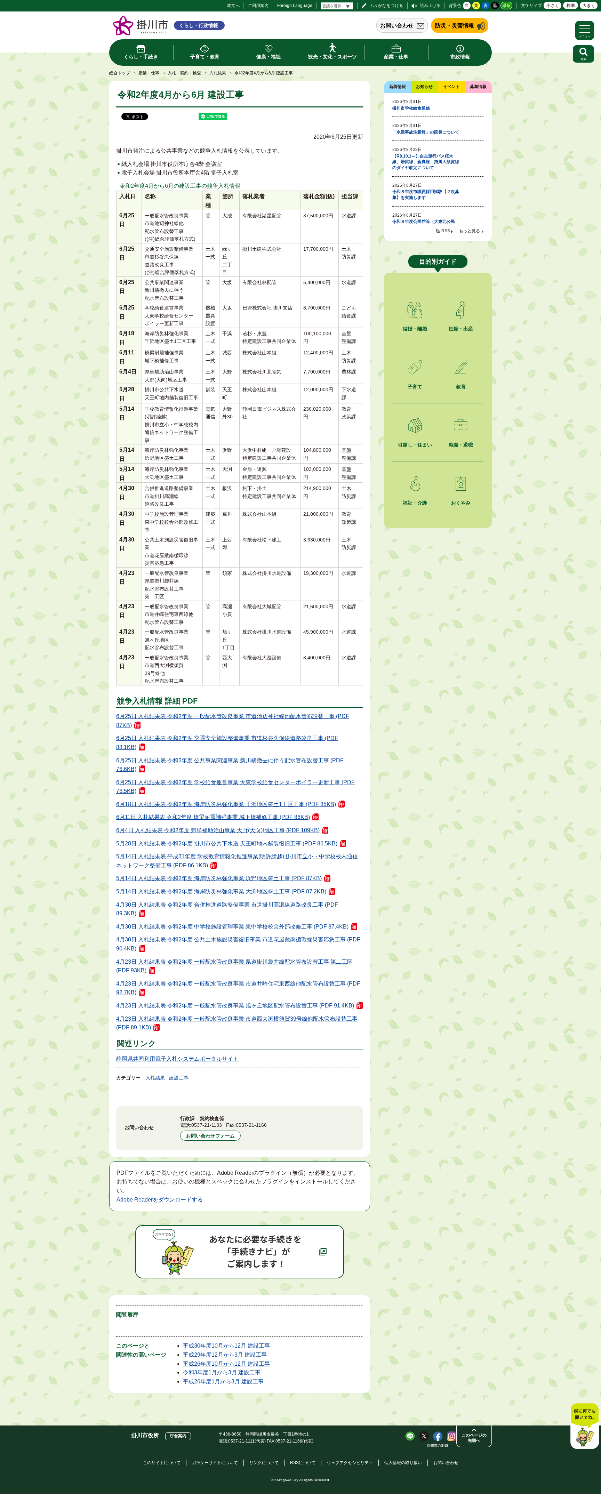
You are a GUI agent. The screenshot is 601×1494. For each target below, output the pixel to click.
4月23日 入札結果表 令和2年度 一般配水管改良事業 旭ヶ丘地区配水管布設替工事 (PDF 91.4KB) (235, 1006)
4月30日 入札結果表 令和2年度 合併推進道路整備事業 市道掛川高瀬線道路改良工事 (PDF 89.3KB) (227, 909)
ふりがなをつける (386, 5)
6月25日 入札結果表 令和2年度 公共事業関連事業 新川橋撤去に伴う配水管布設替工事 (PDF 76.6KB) (230, 764)
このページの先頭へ (474, 1438)
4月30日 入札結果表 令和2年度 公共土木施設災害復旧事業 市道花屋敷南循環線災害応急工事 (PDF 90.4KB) (238, 944)
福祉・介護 (415, 503)
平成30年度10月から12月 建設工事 (226, 1346)
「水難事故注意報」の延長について (425, 132)
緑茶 (506, 5)
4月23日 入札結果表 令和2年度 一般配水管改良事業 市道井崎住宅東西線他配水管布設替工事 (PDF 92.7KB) (238, 988)
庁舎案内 (178, 1435)
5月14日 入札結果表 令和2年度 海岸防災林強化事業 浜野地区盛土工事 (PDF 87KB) (219, 878)
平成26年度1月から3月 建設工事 (223, 1381)
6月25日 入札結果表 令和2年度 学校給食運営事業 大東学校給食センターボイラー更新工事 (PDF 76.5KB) (235, 786)
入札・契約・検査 (184, 73)
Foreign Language (294, 5)
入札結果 (217, 73)
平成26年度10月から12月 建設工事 (226, 1364)
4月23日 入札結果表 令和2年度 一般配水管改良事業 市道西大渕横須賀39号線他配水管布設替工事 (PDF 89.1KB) (237, 1023)
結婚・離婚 (415, 328)
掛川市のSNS (437, 1445)
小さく (552, 5)
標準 (571, 5)
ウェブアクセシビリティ (350, 1462)
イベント (451, 86)
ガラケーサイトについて (215, 1462)
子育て (415, 386)
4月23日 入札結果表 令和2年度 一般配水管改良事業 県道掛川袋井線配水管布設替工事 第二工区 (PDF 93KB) (234, 966)
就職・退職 (461, 445)
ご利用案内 (258, 5)
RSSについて (302, 1462)
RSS (445, 230)
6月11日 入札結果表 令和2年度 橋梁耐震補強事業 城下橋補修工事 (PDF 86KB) (213, 817)
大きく (589, 5)
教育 (461, 386)
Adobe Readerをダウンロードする (160, 1200)
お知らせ (424, 86)
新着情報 (397, 86)
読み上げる (430, 5)
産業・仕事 (148, 73)
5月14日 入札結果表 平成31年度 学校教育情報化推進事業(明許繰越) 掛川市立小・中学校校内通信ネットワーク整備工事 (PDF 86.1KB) (237, 860)
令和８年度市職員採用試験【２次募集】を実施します (425, 194)
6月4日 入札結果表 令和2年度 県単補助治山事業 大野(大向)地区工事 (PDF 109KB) (218, 830)
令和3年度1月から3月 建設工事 (222, 1372)
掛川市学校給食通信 (411, 108)
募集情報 (478, 86)
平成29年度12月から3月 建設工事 (225, 1355)
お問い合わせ (397, 26)
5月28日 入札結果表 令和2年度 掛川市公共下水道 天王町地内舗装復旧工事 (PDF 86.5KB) (226, 843)
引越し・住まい (415, 445)
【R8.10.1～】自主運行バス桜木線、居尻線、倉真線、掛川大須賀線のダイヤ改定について (425, 162)
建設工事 (179, 1078)
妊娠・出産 (461, 328)
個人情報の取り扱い (403, 1462)
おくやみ (461, 503)
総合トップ (119, 73)
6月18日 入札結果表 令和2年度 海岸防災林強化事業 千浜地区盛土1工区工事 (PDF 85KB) (226, 804)
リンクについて (264, 1462)
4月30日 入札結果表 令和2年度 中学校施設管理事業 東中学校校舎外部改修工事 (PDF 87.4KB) (232, 927)
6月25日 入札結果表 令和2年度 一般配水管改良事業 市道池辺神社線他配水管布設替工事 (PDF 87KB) (232, 720)
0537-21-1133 (206, 1125)
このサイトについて (162, 1462)
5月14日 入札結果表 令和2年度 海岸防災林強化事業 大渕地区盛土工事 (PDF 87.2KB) (221, 891)
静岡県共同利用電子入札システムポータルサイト (177, 1059)
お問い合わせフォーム (210, 1136)
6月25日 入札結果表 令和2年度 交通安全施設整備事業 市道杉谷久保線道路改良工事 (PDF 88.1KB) (227, 742)
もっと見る (469, 230)
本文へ (233, 5)
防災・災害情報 (454, 26)
